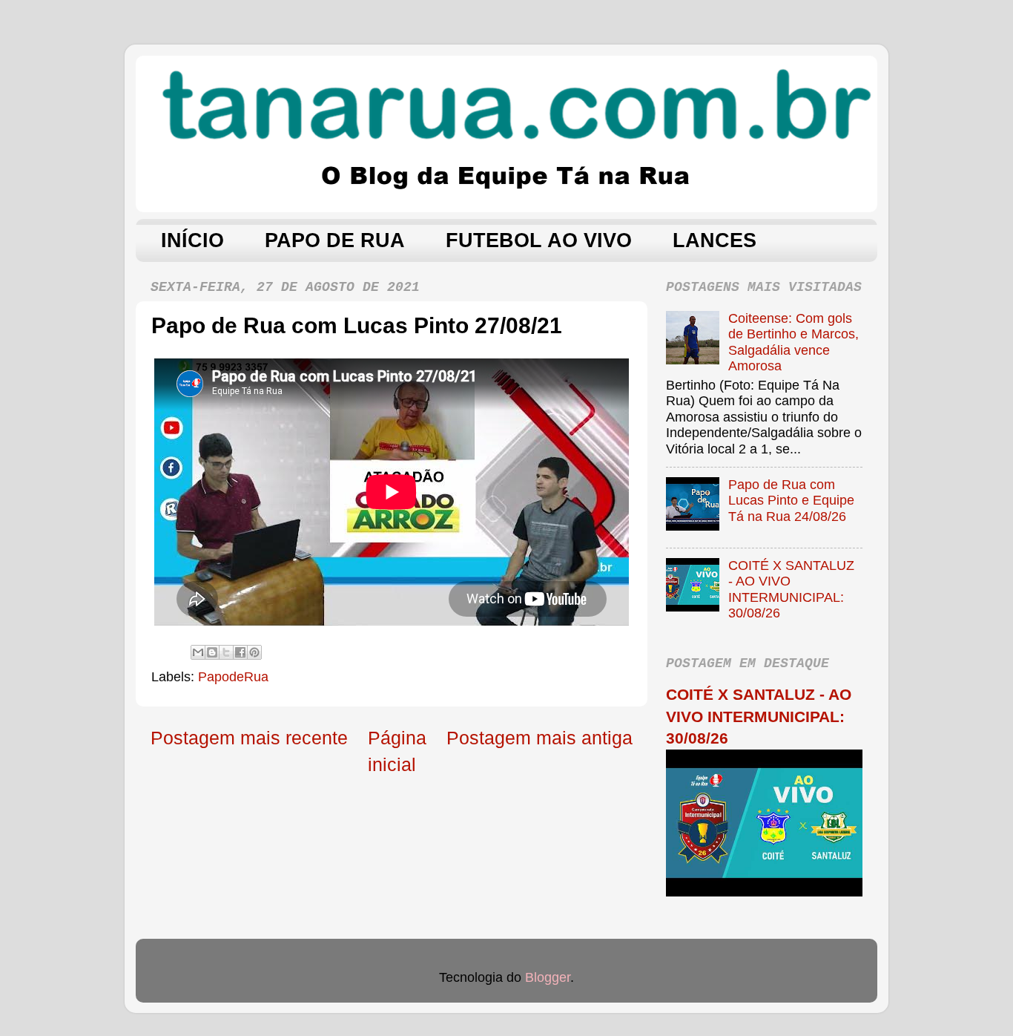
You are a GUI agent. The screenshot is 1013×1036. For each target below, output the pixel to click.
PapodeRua (233, 676)
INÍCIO (192, 240)
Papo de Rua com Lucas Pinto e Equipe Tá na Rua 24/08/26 (791, 500)
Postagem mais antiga (539, 737)
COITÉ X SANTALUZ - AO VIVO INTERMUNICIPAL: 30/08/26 (791, 589)
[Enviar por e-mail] (198, 652)
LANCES (714, 240)
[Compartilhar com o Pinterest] (254, 652)
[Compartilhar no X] (226, 652)
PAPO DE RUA (335, 240)
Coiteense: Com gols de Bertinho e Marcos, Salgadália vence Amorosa (793, 342)
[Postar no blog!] (212, 652)
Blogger (547, 977)
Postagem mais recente (249, 737)
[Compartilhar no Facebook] (240, 652)
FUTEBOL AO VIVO (539, 240)
